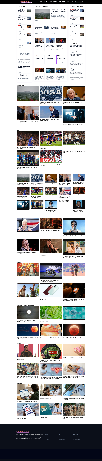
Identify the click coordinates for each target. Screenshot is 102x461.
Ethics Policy (47, 439)
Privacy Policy (75, 434)
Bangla (71, 1)
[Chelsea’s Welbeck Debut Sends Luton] (82, 19)
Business (55, 1)
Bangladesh (42, 1)
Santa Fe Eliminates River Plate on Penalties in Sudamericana (24, 59)
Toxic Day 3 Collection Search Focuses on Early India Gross (39, 75)
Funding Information (48, 442)
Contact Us (61, 431)
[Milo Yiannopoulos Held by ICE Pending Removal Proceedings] (29, 35)
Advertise (46, 434)
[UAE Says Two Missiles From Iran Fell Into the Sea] (29, 11)
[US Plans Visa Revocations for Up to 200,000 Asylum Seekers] (29, 19)
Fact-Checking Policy (76, 439)
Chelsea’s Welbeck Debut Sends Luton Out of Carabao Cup (24, 50)
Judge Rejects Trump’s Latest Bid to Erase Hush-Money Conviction (22, 43)
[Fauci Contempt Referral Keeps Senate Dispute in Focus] (29, 27)
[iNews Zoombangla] (25, 1)
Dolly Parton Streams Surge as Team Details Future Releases (24, 75)
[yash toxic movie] (39, 72)
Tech (51, 1)
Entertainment (65, 1)
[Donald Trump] (29, 43)
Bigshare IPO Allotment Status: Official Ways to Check (50, 75)
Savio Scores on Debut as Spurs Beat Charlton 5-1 (24, 67)
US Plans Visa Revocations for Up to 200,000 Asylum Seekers (22, 19)
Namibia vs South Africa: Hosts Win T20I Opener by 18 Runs (61, 75)
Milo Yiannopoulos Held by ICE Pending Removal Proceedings (22, 34)
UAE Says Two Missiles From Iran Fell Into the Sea (21, 10)
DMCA (60, 434)
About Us (46, 431)
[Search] (82, 2)
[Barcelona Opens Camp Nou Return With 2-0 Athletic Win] (82, 27)
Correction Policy (62, 439)
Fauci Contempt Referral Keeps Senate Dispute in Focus (22, 27)
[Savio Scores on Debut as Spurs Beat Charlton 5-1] (82, 35)
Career (74, 431)
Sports (59, 1)
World (47, 1)
